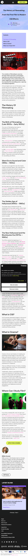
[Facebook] (11, 542)
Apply (2, 519)
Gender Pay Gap (5, 529)
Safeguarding (4, 535)
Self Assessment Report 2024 (8, 537)
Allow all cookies (14, 284)
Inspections (4, 527)
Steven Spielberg (11, 243)
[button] (13, 2)
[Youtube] (7, 542)
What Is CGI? (6, 41)
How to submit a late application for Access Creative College (12, 502)
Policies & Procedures (6, 524)
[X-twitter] (16, 542)
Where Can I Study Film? (9, 45)
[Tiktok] (4, 542)
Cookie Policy (15, 275)
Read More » (6, 507)
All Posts (6, 475)
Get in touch (4, 522)
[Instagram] (2, 542)
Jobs (2, 531)
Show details (21, 280)
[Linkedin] (9, 542)
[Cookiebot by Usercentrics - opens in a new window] (21, 266)
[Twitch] (14, 542)
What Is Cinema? (7, 43)
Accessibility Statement (6, 533)
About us (3, 520)
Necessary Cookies (14, 289)
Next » (16, 512)
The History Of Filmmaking (9, 39)
